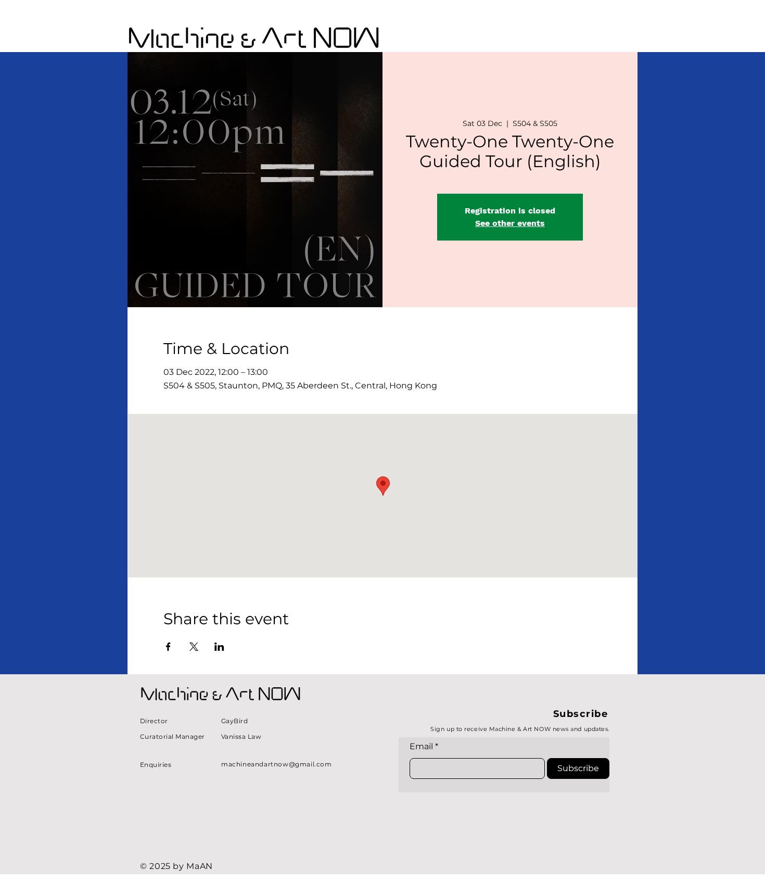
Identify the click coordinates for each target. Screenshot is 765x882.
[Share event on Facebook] (168, 646)
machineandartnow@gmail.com (276, 764)
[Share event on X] (194, 646)
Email (421, 746)
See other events (510, 223)
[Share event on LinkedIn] (219, 646)
